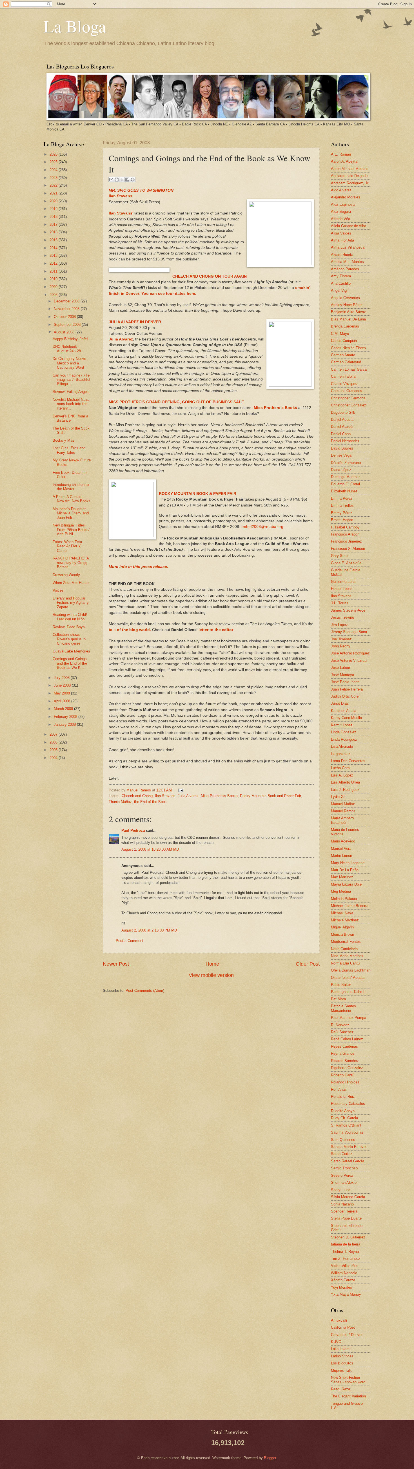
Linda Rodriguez (344, 739)
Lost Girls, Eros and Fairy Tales (69, 450)
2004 (54, 758)
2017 (54, 224)
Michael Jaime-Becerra (349, 906)
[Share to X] (122, 179)
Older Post (308, 964)
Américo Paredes (345, 269)
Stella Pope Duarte (346, 1218)
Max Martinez (342, 877)
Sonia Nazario (342, 1204)
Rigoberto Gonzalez (347, 1068)
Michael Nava (342, 913)
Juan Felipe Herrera (347, 689)
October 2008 (65, 317)
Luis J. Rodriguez (345, 789)
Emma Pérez (341, 498)
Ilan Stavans (165, 796)
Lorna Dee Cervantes (348, 761)
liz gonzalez (340, 754)
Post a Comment (129, 941)
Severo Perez (342, 1175)
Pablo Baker (341, 985)
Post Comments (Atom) (145, 990)
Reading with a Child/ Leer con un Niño (70, 616)
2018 (54, 216)
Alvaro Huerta (342, 255)
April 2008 (62, 701)
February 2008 (66, 716)
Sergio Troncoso (344, 1168)
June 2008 (63, 685)
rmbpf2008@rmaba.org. (262, 527)
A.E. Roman (341, 154)
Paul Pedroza (133, 830)
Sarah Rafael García (347, 1161)
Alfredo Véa (340, 219)
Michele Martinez (345, 920)
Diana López (341, 470)
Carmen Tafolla (343, 376)
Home (212, 964)
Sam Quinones (343, 1140)
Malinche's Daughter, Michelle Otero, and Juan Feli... (71, 513)
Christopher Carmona (348, 398)
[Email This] (111, 179)
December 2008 (67, 301)
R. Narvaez (340, 1025)
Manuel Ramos (139, 790)
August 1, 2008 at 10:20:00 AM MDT (151, 849)
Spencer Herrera (344, 1211)
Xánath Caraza (343, 1280)
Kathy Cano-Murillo (346, 718)
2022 (54, 185)
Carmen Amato (343, 355)
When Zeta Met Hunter (71, 583)
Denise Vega (341, 455)
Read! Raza (340, 1389)
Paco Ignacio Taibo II (348, 992)
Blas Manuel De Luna (348, 319)
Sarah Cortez (341, 1154)
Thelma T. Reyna (345, 1251)
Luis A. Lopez (342, 775)
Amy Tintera (341, 276)
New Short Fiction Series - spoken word (348, 1379)
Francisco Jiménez (346, 541)
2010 (54, 279)
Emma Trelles (342, 505)
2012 (54, 263)
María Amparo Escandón (342, 820)
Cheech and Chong (137, 796)
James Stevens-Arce (348, 610)
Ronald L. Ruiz (343, 1096)
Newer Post (116, 964)
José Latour (340, 667)
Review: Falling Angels (71, 392)
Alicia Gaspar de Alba (348, 226)
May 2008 (62, 693)
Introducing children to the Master (71, 487)
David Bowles (342, 448)
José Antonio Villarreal (349, 660)
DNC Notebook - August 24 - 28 (67, 348)
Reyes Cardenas (344, 1046)
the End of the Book (150, 802)
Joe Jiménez (341, 639)
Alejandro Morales (345, 197)
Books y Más (63, 440)
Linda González (343, 732)
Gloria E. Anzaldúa (346, 563)
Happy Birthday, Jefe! (70, 339)
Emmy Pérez (341, 513)
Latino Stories (342, 1356)
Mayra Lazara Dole (346, 884)
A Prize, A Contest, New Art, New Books (71, 499)
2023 (54, 178)
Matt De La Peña (345, 870)
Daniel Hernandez (345, 441)
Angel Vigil (339, 290)
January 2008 (65, 724)
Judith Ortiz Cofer (345, 696)
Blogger (270, 1458)
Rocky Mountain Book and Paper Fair (270, 796)
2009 (54, 287)
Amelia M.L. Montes (347, 262)
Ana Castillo (341, 283)
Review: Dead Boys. (69, 627)
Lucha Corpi (340, 768)
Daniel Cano (341, 434)
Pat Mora (338, 999)
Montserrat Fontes (346, 941)
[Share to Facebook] (127, 179)
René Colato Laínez (347, 1039)
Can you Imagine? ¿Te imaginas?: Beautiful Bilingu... (71, 379)
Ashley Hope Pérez (346, 305)
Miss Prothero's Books (219, 796)
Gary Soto (339, 556)
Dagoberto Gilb (343, 412)
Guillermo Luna (343, 581)
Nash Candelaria (344, 949)
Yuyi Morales (341, 1287)
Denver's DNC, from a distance (70, 418)
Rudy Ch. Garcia (344, 1118)
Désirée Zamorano (346, 463)
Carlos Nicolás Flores (348, 348)
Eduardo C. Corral (345, 484)
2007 (54, 734)
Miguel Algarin (342, 927)
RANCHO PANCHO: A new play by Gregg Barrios (71, 562)
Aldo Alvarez (341, 190)
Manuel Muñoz (343, 804)
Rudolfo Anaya (343, 1111)
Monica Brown (342, 934)
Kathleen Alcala (343, 711)
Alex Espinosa (343, 204)
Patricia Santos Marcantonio (343, 1008)
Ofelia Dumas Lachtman (350, 970)
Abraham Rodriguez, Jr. (350, 183)
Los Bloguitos (342, 1363)
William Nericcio (344, 1273)
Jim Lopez (339, 625)
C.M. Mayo (340, 333)
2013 (54, 255)
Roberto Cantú (342, 1075)
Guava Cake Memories (71, 651)
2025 (54, 162)
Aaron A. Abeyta (344, 161)
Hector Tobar (341, 589)
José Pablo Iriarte (345, 682)
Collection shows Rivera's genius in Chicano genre (69, 638)
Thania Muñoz (120, 802)
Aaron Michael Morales (349, 169)
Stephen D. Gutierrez (348, 1237)
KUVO (336, 1342)
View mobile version (211, 975)
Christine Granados (346, 391)
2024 (54, 170)
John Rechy (340, 646)
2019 (54, 209)
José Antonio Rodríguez (350, 653)
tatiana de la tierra (345, 1244)
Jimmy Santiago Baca (349, 632)
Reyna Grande (342, 1053)
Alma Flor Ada (342, 240)
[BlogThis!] (116, 179)
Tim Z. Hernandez (345, 1258)
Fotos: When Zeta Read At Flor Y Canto (67, 546)
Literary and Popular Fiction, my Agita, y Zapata (71, 602)
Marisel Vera (341, 848)
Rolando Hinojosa (345, 1082)
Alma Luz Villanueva (347, 247)
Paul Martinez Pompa (348, 1018)
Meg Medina (341, 891)
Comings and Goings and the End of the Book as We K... (70, 663)
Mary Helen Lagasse (347, 863)
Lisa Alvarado (342, 746)
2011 (54, 271)
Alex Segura (341, 211)
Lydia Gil (338, 797)
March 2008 (64, 709)
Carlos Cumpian (344, 341)
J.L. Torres (339, 603)
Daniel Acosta (342, 419)
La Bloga (75, 26)
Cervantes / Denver (346, 1335)
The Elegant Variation (348, 1396)
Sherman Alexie (344, 1182)
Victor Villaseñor (344, 1266)
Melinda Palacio (344, 899)
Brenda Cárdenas (345, 326)
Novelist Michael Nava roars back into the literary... (71, 403)
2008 (54, 295)
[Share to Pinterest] (132, 179)
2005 (54, 750)
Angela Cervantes (345, 298)
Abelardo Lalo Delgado (349, 176)
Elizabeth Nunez (344, 491)
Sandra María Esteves (349, 1147)
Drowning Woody (66, 575)
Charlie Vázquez (344, 384)
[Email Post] (180, 790)
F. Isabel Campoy (345, 527)
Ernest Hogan (342, 520)
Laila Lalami (340, 1349)
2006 (54, 742)
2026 (54, 154)
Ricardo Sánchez (345, 1061)
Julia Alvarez (188, 796)
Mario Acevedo (343, 841)
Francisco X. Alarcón (348, 549)
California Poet (343, 1327)
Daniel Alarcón (342, 426)
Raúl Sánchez (342, 1032)
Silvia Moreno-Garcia (348, 1197)
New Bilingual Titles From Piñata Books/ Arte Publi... (71, 529)
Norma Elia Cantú (345, 963)
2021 (54, 193)
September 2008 (68, 324)
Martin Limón (341, 855)
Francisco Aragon (345, 534)
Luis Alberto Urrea (345, 782)
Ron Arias (339, 1089)
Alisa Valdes (341, 233)
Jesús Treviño (342, 617)
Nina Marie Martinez (347, 956)
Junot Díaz (340, 703)
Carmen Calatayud (346, 362)
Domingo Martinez (345, 477)
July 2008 (62, 678)
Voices (58, 590)
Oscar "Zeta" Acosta (347, 977)
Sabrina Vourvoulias (347, 1132)
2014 (54, 248)
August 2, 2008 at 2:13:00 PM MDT (150, 930)
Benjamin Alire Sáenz (348, 312)
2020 (54, 201)
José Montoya (342, 675)
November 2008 (67, 309)
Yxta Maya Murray (346, 1294)
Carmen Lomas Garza (349, 369)
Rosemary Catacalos (348, 1103)
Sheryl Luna (340, 1190)
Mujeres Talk (341, 1370)
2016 (54, 232)
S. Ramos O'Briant (346, 1125)
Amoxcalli (339, 1320)
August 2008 (64, 332)
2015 (54, 240)
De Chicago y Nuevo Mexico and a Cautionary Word (69, 363)
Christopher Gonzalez (348, 405)
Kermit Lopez (342, 725)
